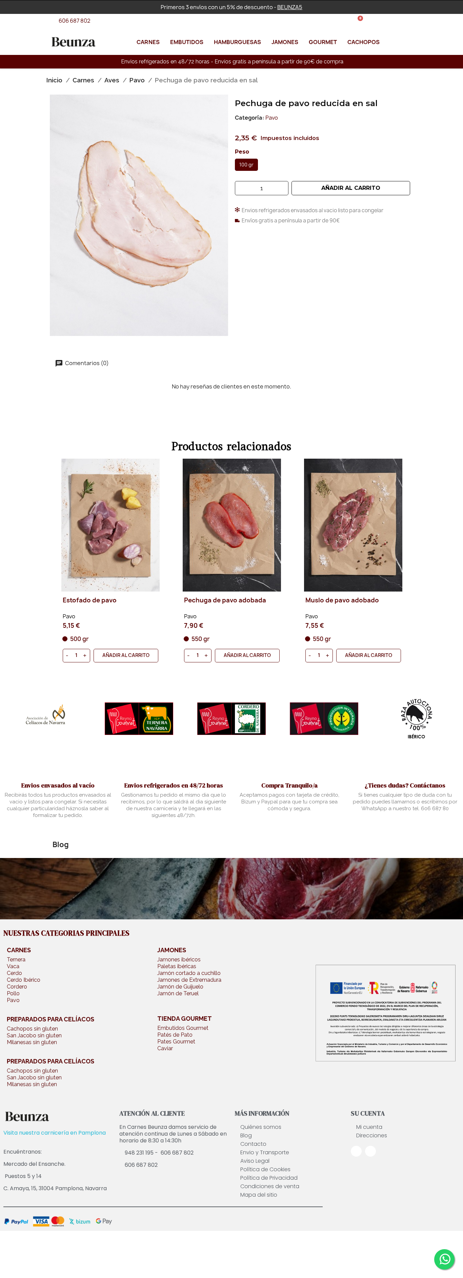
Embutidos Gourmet (182, 1028)
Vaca (13, 966)
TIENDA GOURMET (184, 1018)
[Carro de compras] (358, 21)
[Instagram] (370, 1151)
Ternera (16, 959)
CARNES (19, 950)
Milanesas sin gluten (32, 1042)
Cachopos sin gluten (32, 1028)
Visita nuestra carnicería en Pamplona (54, 1133)
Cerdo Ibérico (23, 980)
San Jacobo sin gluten (34, 1035)
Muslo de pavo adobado (221, 600)
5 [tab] (245, 671)
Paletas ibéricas (176, 966)
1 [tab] (218, 671)
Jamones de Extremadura (189, 980)
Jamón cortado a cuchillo (189, 973)
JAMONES (171, 950)
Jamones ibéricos (179, 959)
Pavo (271, 117)
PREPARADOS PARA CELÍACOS (50, 1019)
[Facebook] (356, 1151)
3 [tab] (231, 671)
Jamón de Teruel (178, 993)
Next (403, 567)
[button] (350, 188)
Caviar (165, 1048)
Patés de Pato (175, 1035)
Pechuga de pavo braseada (347, 600)
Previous (60, 567)
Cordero (17, 986)
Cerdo (14, 973)
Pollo (13, 993)
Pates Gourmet (176, 1041)
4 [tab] (238, 671)
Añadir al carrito (125, 655)
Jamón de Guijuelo (180, 986)
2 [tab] (224, 671)
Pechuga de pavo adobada (104, 600)
